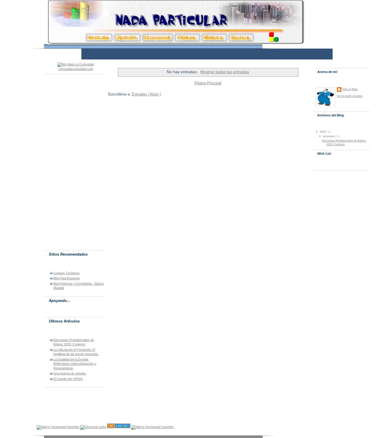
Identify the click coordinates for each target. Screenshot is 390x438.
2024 (323, 131)
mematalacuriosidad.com (76, 69)
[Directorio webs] (93, 427)
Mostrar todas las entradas (224, 71)
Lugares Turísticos (66, 273)
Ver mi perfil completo (350, 95)
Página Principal (207, 83)
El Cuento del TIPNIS (68, 379)
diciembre (329, 136)
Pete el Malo (350, 89)
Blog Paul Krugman (66, 278)
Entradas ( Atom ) (146, 94)
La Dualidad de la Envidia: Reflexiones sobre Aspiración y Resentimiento (74, 364)
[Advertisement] (186, 53)
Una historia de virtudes (69, 373)
